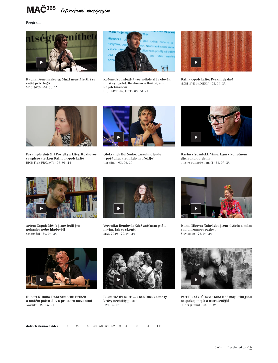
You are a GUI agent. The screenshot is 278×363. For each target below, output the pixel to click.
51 (107, 326)
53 (119, 326)
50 (101, 326)
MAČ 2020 (34, 87)
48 (89, 326)
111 (159, 326)
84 (147, 326)
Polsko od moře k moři (197, 162)
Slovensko (188, 233)
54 (125, 326)
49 (95, 326)
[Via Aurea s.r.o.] (249, 347)
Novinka (32, 305)
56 (136, 326)
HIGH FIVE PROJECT (117, 91)
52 (113, 326)
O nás (218, 347)
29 (78, 326)
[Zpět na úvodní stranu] (72, 9)
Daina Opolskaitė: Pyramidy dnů (207, 79)
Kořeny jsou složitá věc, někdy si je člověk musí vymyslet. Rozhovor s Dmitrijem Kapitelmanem (137, 83)
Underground (191, 305)
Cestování (33, 233)
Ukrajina (109, 162)
